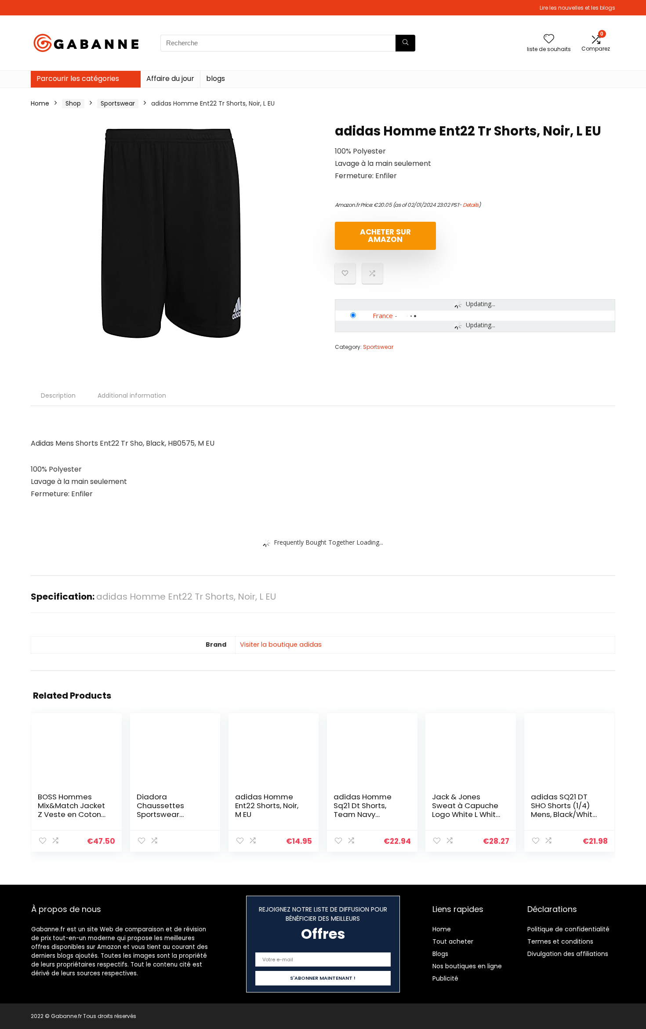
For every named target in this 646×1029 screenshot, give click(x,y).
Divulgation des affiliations (567, 953)
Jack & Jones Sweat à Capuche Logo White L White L (466, 809)
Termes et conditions (560, 941)
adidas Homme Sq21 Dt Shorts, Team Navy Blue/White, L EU (363, 809)
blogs (215, 78)
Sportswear (118, 103)
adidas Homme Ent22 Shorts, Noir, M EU (266, 805)
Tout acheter (452, 941)
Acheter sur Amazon (385, 236)
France (383, 315)
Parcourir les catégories (77, 78)
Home (40, 103)
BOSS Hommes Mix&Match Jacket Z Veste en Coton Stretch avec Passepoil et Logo (71, 814)
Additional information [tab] (132, 395)
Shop (73, 103)
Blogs (440, 953)
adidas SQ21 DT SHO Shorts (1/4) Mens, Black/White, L (565, 809)
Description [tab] (58, 395)
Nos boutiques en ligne (467, 966)
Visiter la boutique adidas (281, 644)
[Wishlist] (549, 39)
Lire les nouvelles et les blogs (577, 7)
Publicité (445, 978)
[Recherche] (405, 43)
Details (471, 205)
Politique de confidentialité (568, 929)
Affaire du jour (170, 78)
